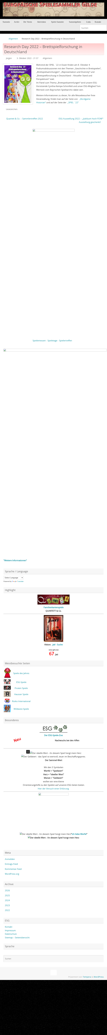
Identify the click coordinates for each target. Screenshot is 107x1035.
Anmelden (10, 859)
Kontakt (8, 926)
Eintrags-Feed (11, 864)
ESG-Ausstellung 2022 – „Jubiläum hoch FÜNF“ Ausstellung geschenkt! (81, 120)
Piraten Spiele (21, 688)
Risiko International (21, 701)
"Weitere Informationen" (15, 560)
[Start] (4, 38)
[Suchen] (104, 28)
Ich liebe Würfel (79, 834)
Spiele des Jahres (21, 673)
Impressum (10, 930)
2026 (7, 890)
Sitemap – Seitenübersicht (17, 937)
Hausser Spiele (21, 694)
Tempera (87, 977)
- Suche (57, 644)
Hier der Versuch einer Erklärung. (53, 788)
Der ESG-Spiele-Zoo (53, 735)
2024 (7, 900)
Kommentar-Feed (13, 869)
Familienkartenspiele (54, 607)
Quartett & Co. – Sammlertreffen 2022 (24, 118)
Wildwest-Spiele (21, 708)
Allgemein (13, 38)
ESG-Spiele (21, 682)
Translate (20, 581)
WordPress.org (12, 873)
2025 (7, 895)
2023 (7, 905)
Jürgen (9, 58)
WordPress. (99, 977)
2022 (7, 910)
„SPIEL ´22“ (73, 102)
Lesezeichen (11, 109)
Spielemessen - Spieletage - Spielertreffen (52, 340)
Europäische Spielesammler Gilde (50, 4)
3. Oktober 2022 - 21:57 (27, 58)
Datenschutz (11, 933)
